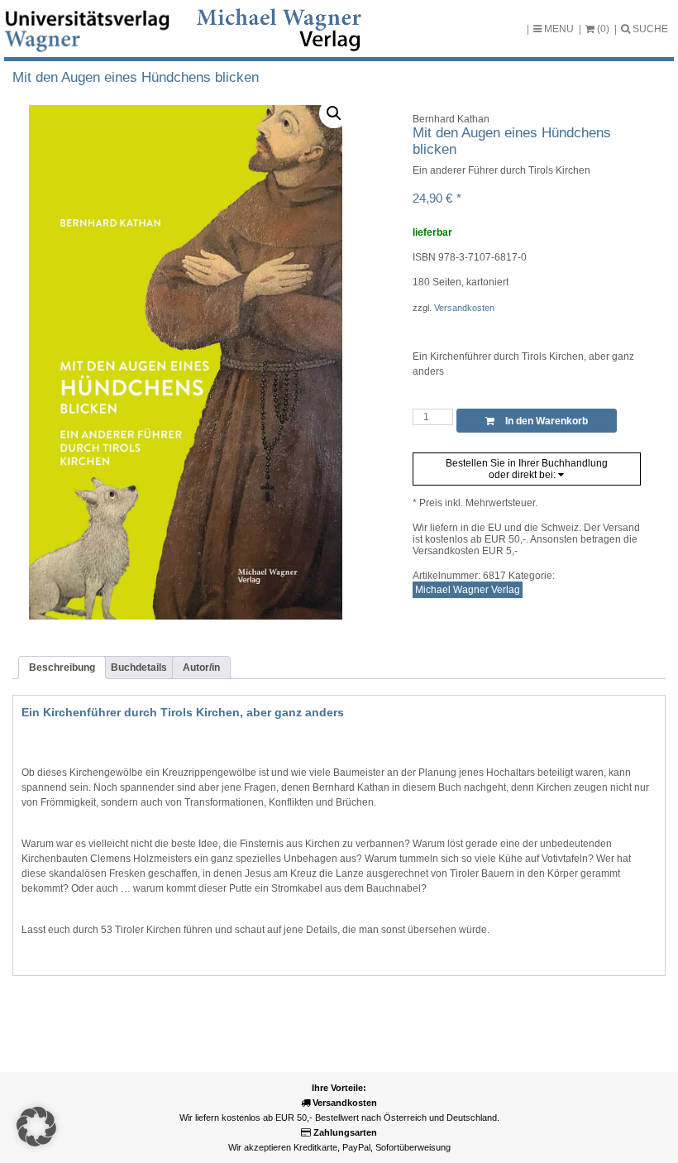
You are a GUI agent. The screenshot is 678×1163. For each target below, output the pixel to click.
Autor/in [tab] (201, 667)
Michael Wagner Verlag (467, 590)
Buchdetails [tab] (139, 667)
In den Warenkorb (545, 421)
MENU (558, 29)
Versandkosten (464, 308)
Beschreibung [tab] (62, 667)
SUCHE (649, 29)
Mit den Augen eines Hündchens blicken (135, 77)
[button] (334, 113)
